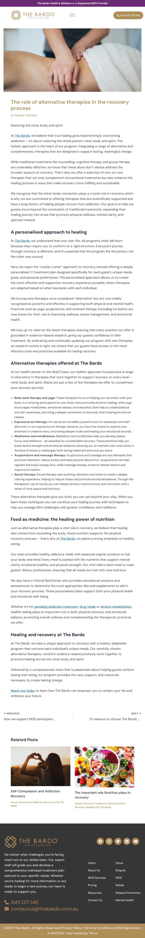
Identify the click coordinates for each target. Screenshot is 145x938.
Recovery (49, 802)
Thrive (93, 933)
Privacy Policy (72, 928)
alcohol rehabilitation (116, 607)
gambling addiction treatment (56, 607)
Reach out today (23, 691)
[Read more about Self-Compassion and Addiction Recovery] (40, 766)
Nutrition (120, 803)
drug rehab (88, 607)
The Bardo (22, 136)
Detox (111, 803)
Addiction (38, 802)
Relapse (90, 807)
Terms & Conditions (98, 928)
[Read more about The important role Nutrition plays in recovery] (104, 766)
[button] (72, 15)
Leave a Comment (21, 802)
